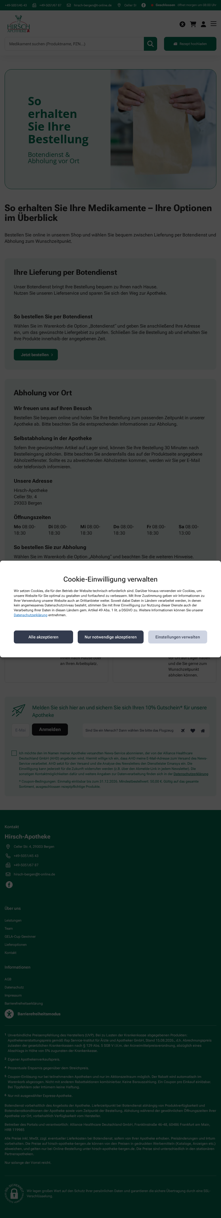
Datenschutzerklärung (30, 615)
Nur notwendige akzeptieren (111, 637)
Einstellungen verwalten (177, 637)
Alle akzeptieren (43, 637)
